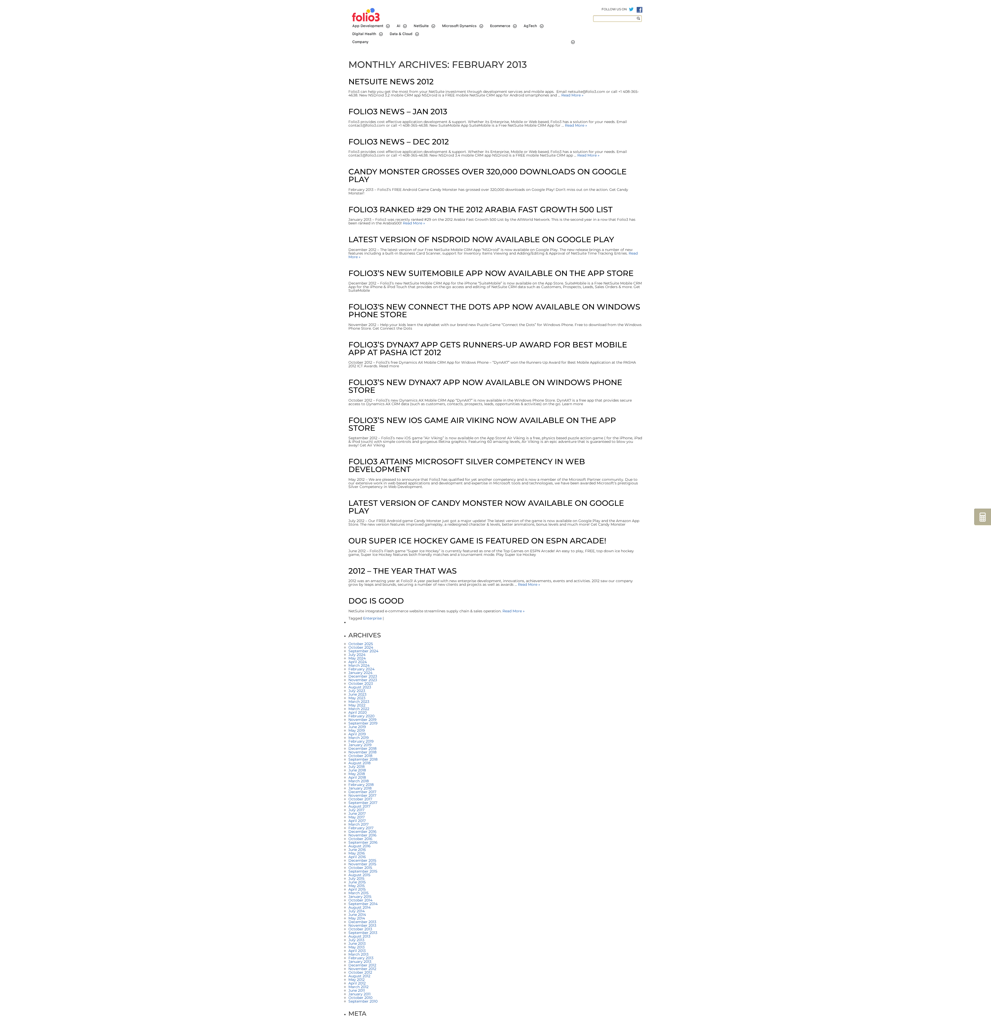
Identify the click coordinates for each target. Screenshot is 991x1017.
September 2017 (362, 802)
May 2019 (356, 730)
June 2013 (357, 943)
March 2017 (358, 824)
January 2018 (360, 788)
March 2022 (358, 708)
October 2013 (360, 929)
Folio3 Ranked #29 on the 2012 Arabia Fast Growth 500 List (480, 209)
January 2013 (359, 961)
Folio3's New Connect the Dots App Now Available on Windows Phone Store (494, 310)
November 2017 (362, 795)
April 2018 (357, 777)
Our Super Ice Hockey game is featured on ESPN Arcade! (477, 541)
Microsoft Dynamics (459, 26)
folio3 (366, 15)
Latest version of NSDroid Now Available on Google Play (481, 239)
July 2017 (356, 810)
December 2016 (362, 831)
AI (398, 26)
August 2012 (359, 976)
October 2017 (360, 799)
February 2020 (361, 716)
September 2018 (363, 759)
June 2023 (357, 694)
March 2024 (359, 665)
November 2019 (362, 719)
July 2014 (356, 911)
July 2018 (356, 766)
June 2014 (357, 914)
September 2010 (363, 1001)
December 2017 (362, 792)
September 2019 (363, 723)
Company (360, 42)
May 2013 (356, 947)
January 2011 (359, 994)
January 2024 (360, 672)
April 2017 (357, 820)
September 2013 (362, 932)
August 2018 (359, 763)
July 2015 (356, 878)
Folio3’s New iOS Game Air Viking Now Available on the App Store (482, 424)
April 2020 (357, 712)
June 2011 (356, 990)
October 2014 (360, 900)
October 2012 (360, 972)
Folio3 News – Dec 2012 (398, 142)
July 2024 (356, 654)
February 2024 (361, 669)
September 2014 (363, 903)
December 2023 (362, 676)
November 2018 (362, 752)
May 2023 (356, 698)
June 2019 (357, 727)
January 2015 (359, 896)
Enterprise (372, 618)
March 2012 (358, 987)
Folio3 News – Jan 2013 (397, 111)
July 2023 (356, 690)
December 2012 (362, 965)
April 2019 (357, 734)
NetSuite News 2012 (391, 81)
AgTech (530, 26)
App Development (367, 26)
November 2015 (362, 864)
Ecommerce (500, 26)
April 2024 (357, 662)
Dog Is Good (376, 601)
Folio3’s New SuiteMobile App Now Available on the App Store (491, 273)
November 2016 (362, 835)
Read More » (572, 95)
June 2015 (357, 882)
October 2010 (360, 997)
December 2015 (362, 860)
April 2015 (357, 889)
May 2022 (356, 705)
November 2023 (362, 680)
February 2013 (360, 958)
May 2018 (356, 773)
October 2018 (360, 755)
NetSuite (421, 26)
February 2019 (361, 741)
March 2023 (358, 701)
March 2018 (358, 781)
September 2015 (362, 871)
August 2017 (359, 806)
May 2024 (357, 658)
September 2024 (363, 651)
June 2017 (357, 813)
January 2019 (360, 745)
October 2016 (360, 838)
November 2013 (362, 925)
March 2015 (358, 893)
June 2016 (357, 849)
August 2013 (359, 936)
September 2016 (363, 842)
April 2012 (357, 983)
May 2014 (356, 918)
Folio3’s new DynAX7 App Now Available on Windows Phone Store (485, 386)
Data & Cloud (401, 34)
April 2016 (357, 857)
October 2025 (360, 643)
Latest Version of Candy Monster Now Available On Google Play (486, 507)
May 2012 (356, 979)
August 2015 (359, 875)
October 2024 (360, 647)
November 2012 (362, 968)
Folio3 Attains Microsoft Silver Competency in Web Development (466, 465)
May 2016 (356, 853)
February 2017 (360, 828)
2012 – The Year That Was (402, 571)
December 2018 (362, 748)
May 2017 (356, 817)
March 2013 (358, 954)
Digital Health (364, 34)
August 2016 (359, 846)
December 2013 (362, 922)
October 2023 (360, 683)
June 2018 (357, 770)
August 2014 (359, 907)
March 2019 (358, 737)
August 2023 (359, 687)
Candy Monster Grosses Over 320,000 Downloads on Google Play (487, 175)
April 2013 (357, 950)
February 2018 (361, 784)
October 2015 (360, 867)
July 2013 (356, 940)
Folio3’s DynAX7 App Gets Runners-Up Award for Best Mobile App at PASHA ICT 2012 (487, 348)
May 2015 (356, 885)
